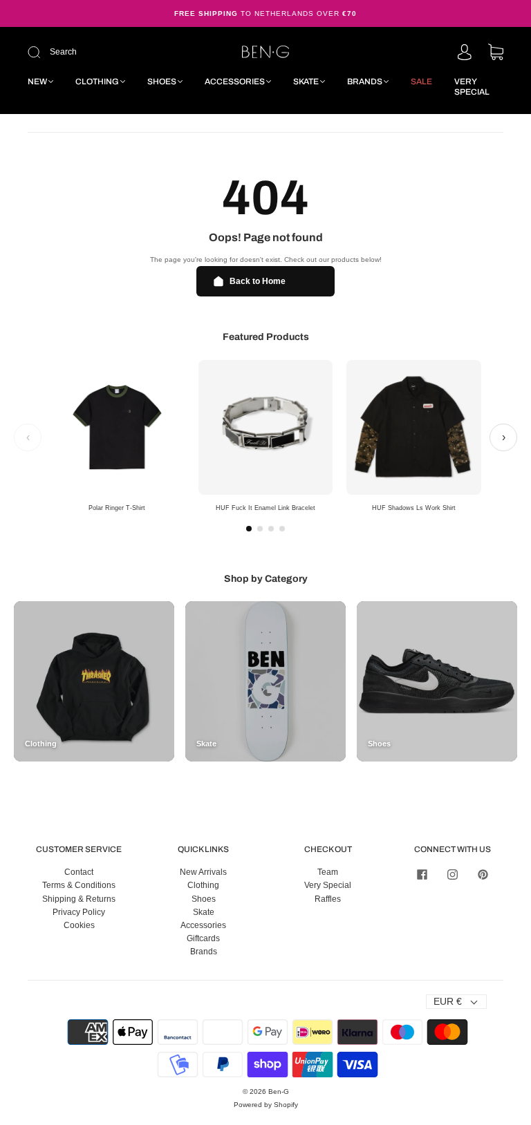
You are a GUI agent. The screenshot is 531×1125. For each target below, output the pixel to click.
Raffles (328, 899)
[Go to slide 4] (282, 528)
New (37, 81)
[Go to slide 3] (271, 528)
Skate (306, 81)
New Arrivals (203, 872)
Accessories (235, 81)
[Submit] (113, 52)
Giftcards (203, 938)
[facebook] (422, 874)
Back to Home (258, 281)
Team (327, 872)
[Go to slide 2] (260, 528)
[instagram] (452, 874)
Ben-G (278, 1091)
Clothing (97, 81)
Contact (78, 872)
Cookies (79, 925)
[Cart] (495, 53)
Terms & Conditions (78, 885)
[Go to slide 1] (249, 528)
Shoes (161, 81)
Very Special (472, 87)
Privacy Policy (79, 912)
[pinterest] (482, 874)
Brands (364, 81)
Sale (421, 81)
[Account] (465, 53)
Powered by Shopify (266, 1104)
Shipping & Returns (78, 899)
